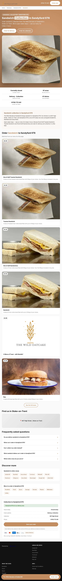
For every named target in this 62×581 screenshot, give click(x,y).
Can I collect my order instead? (13, 448)
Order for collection (25, 31)
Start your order (31, 524)
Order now (55, 3)
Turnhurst (32, 474)
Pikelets (42, 489)
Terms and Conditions (37, 566)
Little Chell (50, 478)
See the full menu (31, 405)
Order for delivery (9, 31)
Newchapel (33, 478)
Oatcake (35, 489)
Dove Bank (24, 478)
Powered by (5, 546)
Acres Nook (24, 474)
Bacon (20, 489)
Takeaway (9, 7)
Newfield (15, 474)
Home (3, 7)
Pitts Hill (47, 474)
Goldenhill (7, 474)
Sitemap (34, 568)
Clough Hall (41, 478)
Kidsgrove (15, 478)
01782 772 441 (45, 3)
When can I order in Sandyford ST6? (14, 442)
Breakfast (7, 489)
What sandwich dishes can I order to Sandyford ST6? (19, 453)
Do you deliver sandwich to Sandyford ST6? (17, 437)
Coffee (6, 493)
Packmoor (7, 478)
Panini (14, 489)
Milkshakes (49, 489)
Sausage (27, 489)
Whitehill (40, 474)
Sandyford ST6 (17, 7)
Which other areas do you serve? (13, 459)
